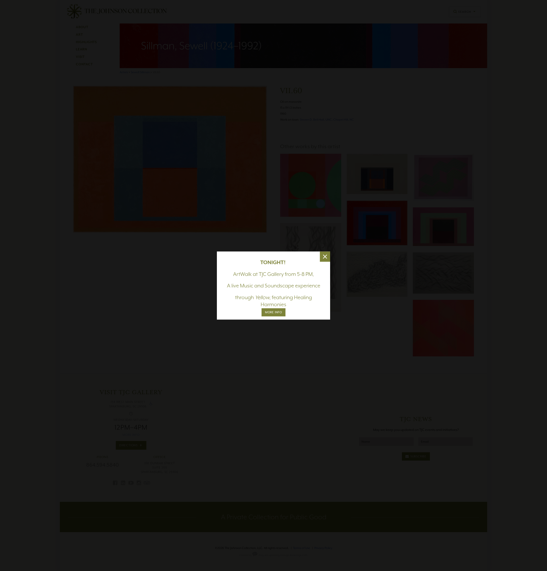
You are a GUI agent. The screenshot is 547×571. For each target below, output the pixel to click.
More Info (273, 312)
